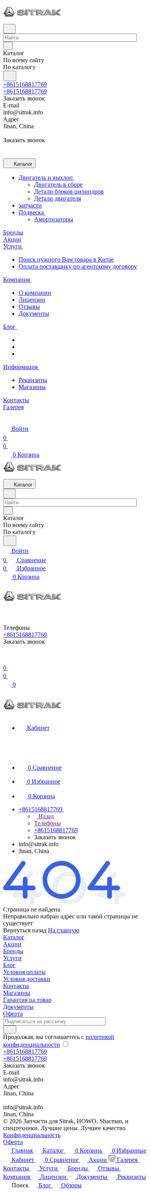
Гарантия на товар (27, 999)
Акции (12, 944)
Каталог (13, 937)
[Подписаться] (9, 1029)
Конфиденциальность (31, 1135)
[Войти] (6, 658)
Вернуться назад (24, 930)
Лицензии (32, 299)
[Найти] (9, 76)
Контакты (16, 986)
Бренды (13, 951)
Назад (45, 816)
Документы (34, 313)
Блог (9, 965)
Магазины (32, 387)
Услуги (12, 958)
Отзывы (29, 306)
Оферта (13, 1013)
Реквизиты (33, 380)
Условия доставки (26, 979)
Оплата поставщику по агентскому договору (78, 266)
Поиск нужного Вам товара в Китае (66, 259)
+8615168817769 (25, 84)
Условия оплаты (24, 972)
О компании (35, 292)
